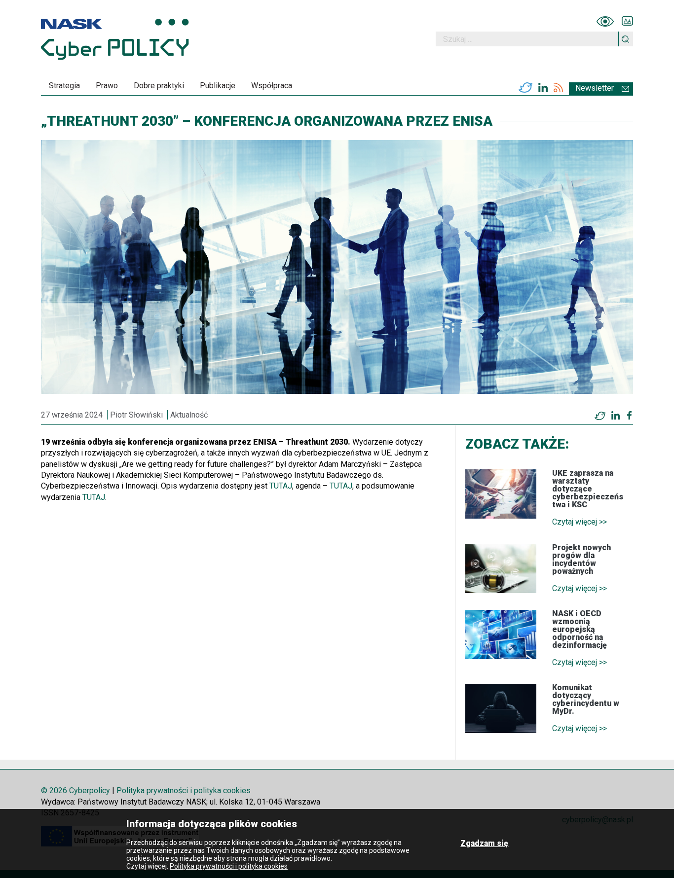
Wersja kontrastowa (605, 21)
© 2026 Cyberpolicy (75, 790)
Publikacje (217, 85)
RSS (558, 87)
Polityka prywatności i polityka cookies (183, 790)
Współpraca (271, 85)
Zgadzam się (484, 843)
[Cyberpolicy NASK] (115, 39)
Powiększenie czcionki (627, 21)
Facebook (629, 416)
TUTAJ (280, 486)
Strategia (64, 85)
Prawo (107, 85)
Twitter (525, 87)
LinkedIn (543, 87)
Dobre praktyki (159, 85)
